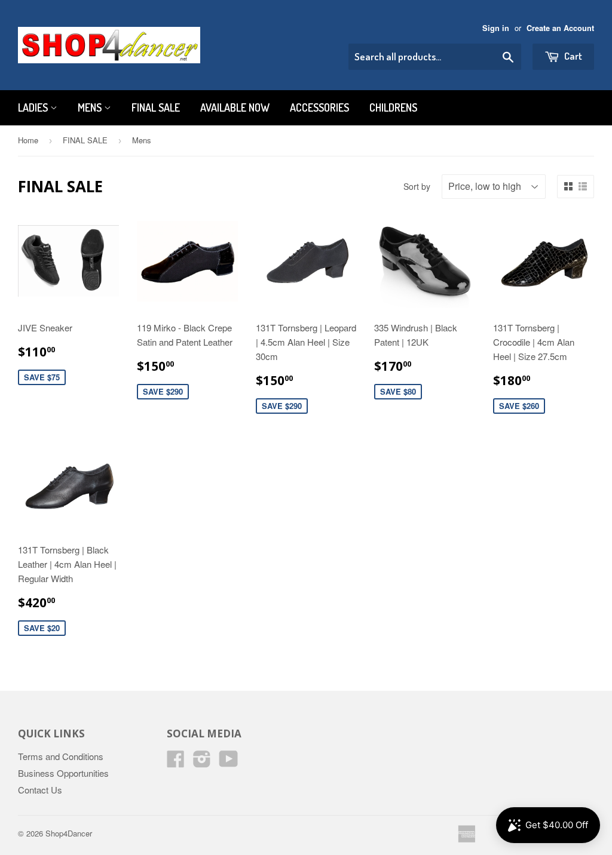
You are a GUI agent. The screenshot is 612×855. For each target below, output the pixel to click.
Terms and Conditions (60, 756)
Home (28, 140)
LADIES (34, 107)
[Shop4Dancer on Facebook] (176, 762)
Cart (572, 56)
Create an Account (560, 28)
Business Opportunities (63, 773)
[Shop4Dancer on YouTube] (228, 762)
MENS (91, 107)
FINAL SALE (155, 107)
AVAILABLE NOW (235, 107)
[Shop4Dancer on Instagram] (202, 762)
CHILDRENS (393, 107)
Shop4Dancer (68, 833)
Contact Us (40, 789)
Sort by (416, 186)
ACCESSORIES (319, 107)
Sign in (495, 28)
